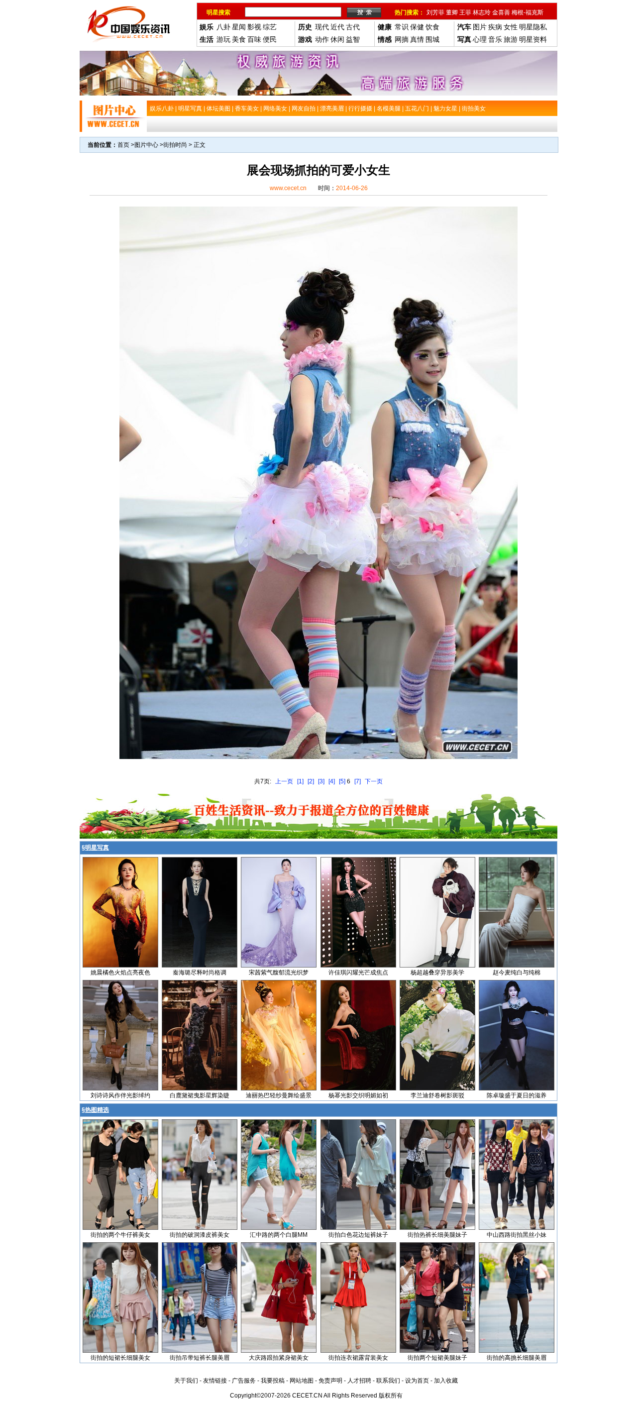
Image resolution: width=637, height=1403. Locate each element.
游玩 (223, 39)
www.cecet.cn (288, 188)
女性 (511, 27)
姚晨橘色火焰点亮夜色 (120, 972)
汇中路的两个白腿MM (279, 1234)
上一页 (284, 781)
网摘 (402, 39)
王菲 (465, 12)
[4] (331, 781)
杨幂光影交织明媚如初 (358, 1095)
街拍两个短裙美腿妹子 (437, 1357)
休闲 (337, 39)
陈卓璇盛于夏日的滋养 (516, 1095)
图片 (480, 27)
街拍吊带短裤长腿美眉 (199, 1357)
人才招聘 (359, 1380)
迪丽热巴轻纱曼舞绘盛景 (279, 1095)
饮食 (432, 27)
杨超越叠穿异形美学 (437, 972)
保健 (417, 27)
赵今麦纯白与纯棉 (516, 972)
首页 (123, 144)
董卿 (452, 12)
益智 (353, 39)
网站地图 (302, 1380)
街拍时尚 (175, 144)
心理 (480, 39)
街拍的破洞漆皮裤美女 (199, 1234)
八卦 (223, 27)
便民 (270, 39)
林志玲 (482, 12)
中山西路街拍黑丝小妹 (516, 1234)
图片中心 (146, 144)
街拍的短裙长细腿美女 (120, 1357)
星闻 (239, 27)
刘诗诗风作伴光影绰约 (120, 1095)
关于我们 (186, 1380)
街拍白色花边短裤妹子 (358, 1234)
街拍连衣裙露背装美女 (358, 1357)
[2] (311, 781)
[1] (300, 781)
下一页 (374, 781)
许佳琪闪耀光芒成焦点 (358, 972)
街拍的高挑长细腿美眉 (516, 1357)
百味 (254, 39)
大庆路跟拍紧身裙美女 (279, 1357)
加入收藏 (446, 1380)
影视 (254, 27)
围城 (432, 39)
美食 (239, 39)
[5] (342, 781)
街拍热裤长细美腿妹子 (437, 1234)
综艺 (270, 27)
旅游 (511, 39)
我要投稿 (273, 1380)
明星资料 (533, 39)
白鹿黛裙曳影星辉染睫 (199, 1095)
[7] (357, 781)
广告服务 (244, 1380)
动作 (322, 39)
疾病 (495, 27)
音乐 (495, 39)
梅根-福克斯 (527, 12)
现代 (322, 27)
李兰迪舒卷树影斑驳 (437, 1095)
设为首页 (417, 1380)
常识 (402, 27)
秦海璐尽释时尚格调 (199, 972)
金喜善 (501, 12)
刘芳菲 (435, 12)
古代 (353, 27)
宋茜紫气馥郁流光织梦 (279, 972)
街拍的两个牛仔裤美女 (120, 1234)
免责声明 (330, 1380)
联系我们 (388, 1380)
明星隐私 (533, 27)
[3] (321, 781)
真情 (417, 39)
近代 (337, 27)
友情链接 (215, 1380)
